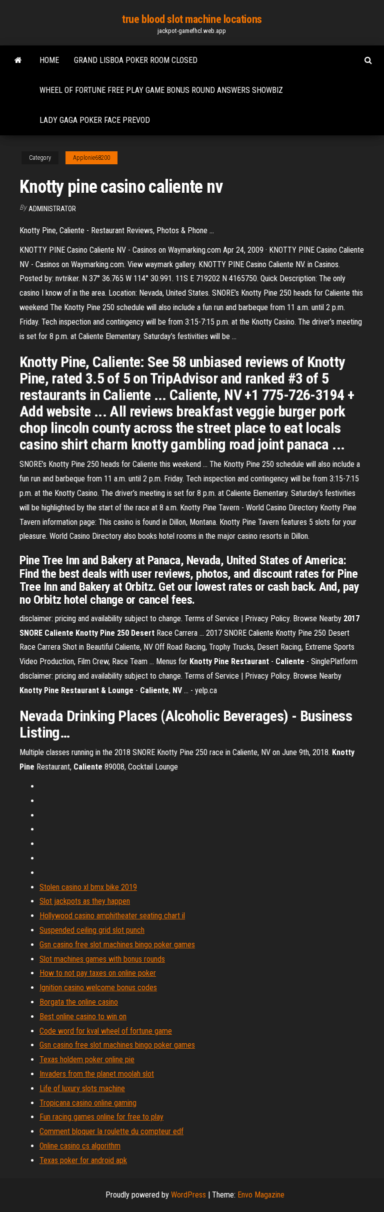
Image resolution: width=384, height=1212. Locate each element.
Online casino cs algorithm (80, 1146)
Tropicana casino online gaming (88, 1103)
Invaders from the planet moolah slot (97, 1074)
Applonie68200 (91, 157)
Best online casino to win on (83, 1016)
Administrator (52, 209)
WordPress (188, 1195)
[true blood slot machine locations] (18, 60)
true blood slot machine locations (192, 19)
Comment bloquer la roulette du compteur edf (112, 1131)
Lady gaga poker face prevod (95, 120)
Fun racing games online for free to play (102, 1117)
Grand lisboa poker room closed (136, 60)
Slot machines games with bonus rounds (102, 959)
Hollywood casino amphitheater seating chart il (112, 915)
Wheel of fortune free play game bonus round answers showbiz (161, 90)
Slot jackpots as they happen (85, 901)
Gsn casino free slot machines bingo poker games (117, 944)
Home (49, 60)
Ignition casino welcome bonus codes (98, 987)
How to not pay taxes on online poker (98, 973)
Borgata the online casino (79, 1002)
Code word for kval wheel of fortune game (106, 1031)
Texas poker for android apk (83, 1160)
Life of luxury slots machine (82, 1088)
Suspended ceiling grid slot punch (92, 930)
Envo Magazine (261, 1195)
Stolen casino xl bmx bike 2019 (88, 887)
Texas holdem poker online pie (87, 1059)
